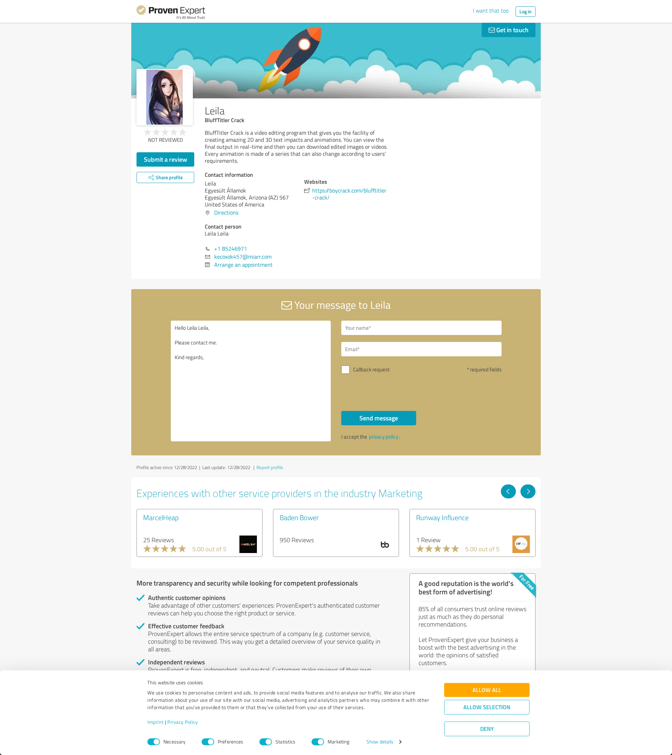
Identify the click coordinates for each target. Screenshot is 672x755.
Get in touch (511, 29)
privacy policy (383, 436)
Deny (487, 729)
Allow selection (486, 707)
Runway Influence (442, 517)
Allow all (486, 690)
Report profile (270, 467)
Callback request (371, 369)
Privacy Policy (182, 722)
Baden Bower (299, 517)
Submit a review (165, 159)
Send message (378, 417)
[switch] (208, 741)
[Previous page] (508, 491)
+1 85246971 (230, 248)
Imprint (155, 722)
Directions (226, 212)
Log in (525, 11)
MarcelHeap (160, 517)
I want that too (491, 10)
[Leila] (164, 97)
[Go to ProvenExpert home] (170, 13)
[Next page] (528, 491)
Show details (379, 742)
